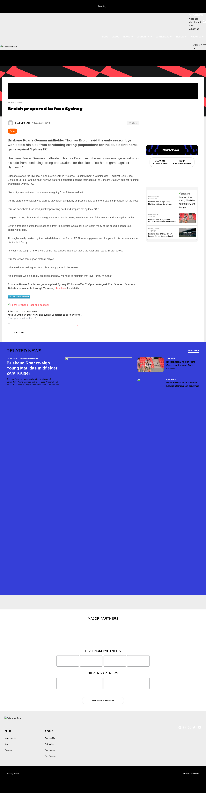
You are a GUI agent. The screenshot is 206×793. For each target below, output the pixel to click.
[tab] (160, 162)
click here (60, 288)
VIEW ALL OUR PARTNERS (103, 701)
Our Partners (50, 756)
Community (143, 37)
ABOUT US (196, 37)
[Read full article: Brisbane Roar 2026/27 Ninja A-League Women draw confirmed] (187, 232)
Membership (10, 738)
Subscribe (19, 333)
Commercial (162, 37)
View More (193, 351)
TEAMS (126, 37)
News (19, 102)
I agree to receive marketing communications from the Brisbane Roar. (44, 325)
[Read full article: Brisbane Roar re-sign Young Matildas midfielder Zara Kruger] (187, 200)
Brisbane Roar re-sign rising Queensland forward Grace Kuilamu (180, 365)
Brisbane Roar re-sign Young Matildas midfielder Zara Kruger (32, 368)
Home (11, 102)
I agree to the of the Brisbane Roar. (35, 322)
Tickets (180, 37)
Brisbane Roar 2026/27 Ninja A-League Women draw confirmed (182, 384)
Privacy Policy (30, 322)
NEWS (105, 37)
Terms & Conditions (190, 773)
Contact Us (50, 738)
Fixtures (8, 750)
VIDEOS (115, 37)
